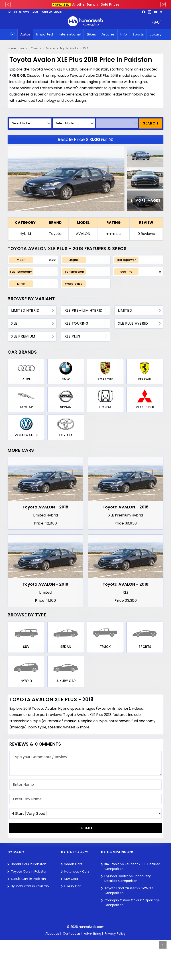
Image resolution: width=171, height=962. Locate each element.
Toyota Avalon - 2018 (74, 48)
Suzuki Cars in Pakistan (28, 879)
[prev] (8, 4)
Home (12, 48)
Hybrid (25, 233)
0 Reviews (146, 233)
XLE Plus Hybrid (133, 323)
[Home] (12, 34)
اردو (157, 22)
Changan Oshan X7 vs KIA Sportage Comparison (132, 902)
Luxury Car (72, 886)
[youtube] (155, 12)
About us (52, 933)
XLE (14, 323)
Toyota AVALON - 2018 (45, 507)
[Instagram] (149, 12)
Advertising (92, 933)
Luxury (155, 34)
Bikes (91, 34)
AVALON (83, 233)
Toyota (36, 48)
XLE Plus (72, 336)
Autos (25, 34)
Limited (125, 310)
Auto (23, 48)
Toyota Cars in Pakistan (29, 871)
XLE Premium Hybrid (84, 310)
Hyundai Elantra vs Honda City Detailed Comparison (127, 878)
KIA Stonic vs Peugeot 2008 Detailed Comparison (132, 866)
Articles (108, 34)
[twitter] (161, 12)
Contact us (71, 933)
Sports (138, 34)
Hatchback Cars (76, 871)
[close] (165, 4)
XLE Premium (23, 336)
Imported (44, 34)
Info (123, 34)
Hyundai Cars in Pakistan (30, 886)
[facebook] (143, 12)
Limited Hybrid (25, 310)
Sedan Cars (73, 864)
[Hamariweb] (85, 21)
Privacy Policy (115, 933)
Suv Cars (71, 879)
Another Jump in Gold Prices (87, 4)
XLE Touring (77, 323)
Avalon (50, 48)
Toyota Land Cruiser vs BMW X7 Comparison (128, 890)
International (70, 34)
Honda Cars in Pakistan (28, 864)
